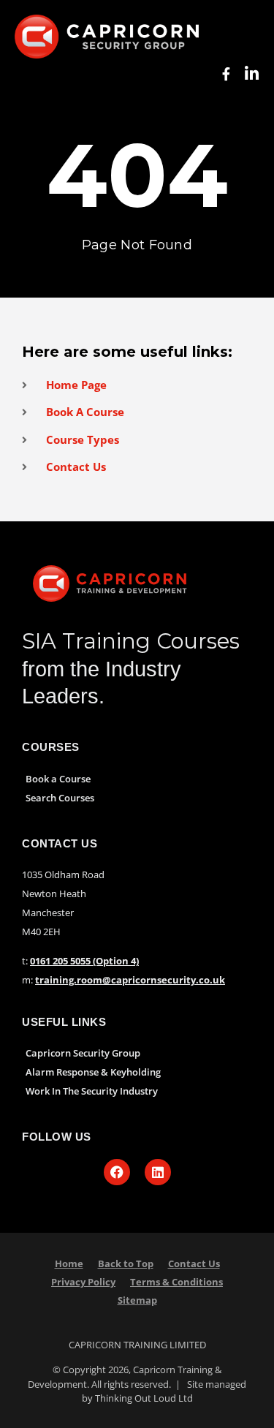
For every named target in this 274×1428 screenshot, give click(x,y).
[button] (28, 74)
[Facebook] (117, 1172)
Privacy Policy (83, 1281)
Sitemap (137, 1300)
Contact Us (194, 1263)
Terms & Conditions (176, 1281)
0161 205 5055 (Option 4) (84, 960)
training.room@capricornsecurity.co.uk (130, 979)
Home (69, 1263)
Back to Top (125, 1263)
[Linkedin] (158, 1172)
